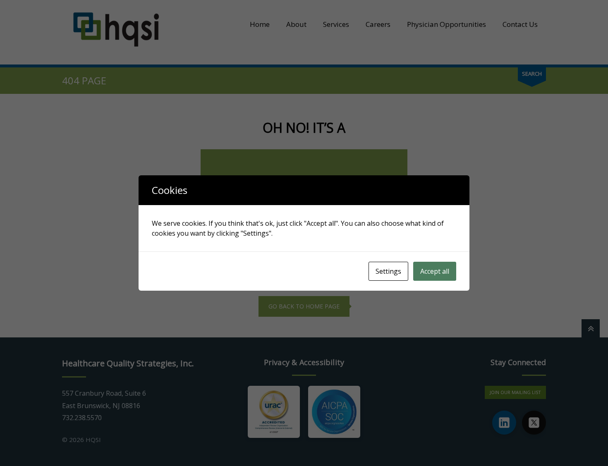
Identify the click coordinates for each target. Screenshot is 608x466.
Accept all (434, 271)
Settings (388, 271)
